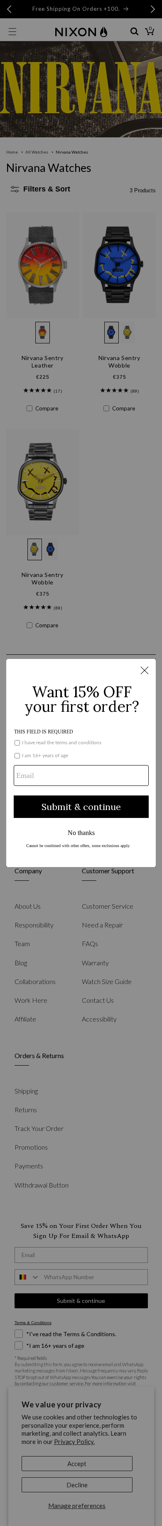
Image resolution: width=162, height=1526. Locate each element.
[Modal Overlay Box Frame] (81, 763)
